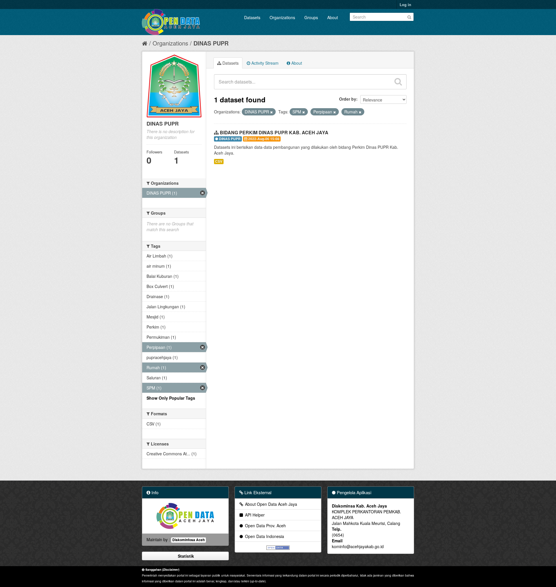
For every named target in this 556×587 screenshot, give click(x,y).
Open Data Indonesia (264, 536)
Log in (405, 4)
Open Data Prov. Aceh (265, 525)
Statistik (185, 556)
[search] (398, 81)
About (332, 17)
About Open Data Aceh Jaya (270, 504)
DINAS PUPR (210, 43)
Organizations (282, 17)
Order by (347, 99)
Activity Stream (264, 63)
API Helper (254, 515)
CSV (218, 161)
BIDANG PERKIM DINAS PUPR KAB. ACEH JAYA (274, 132)
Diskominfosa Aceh (188, 539)
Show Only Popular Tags (171, 398)
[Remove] (271, 112)
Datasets (252, 17)
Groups (311, 17)
